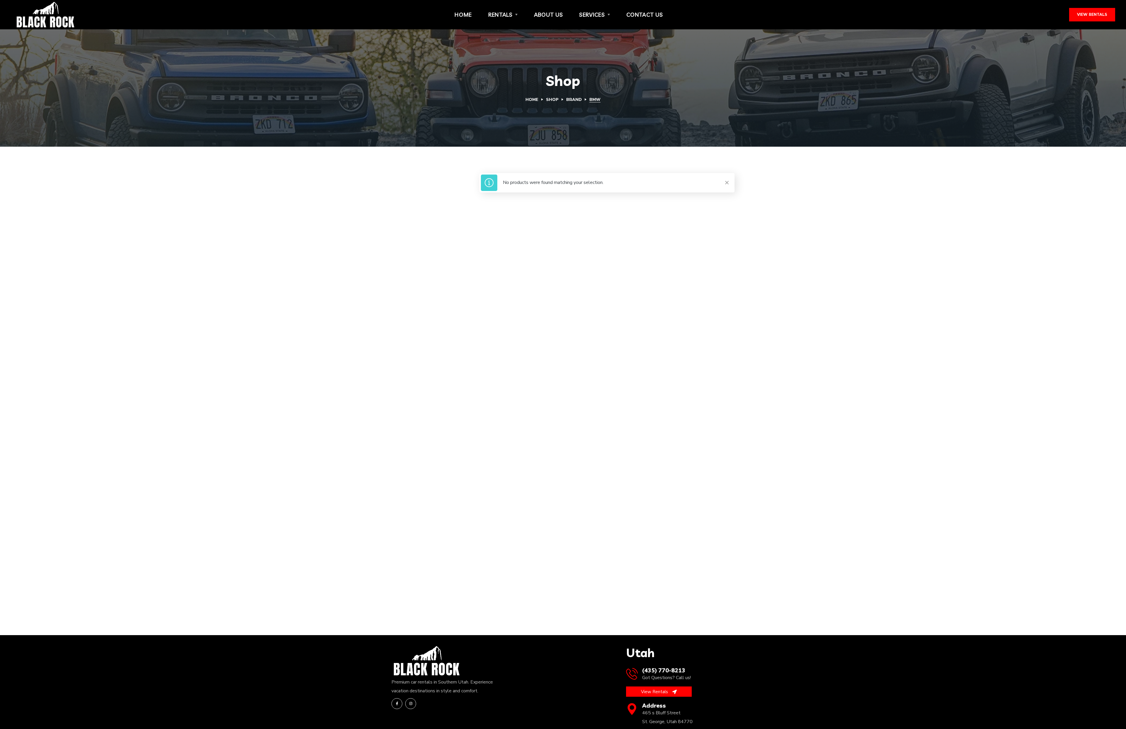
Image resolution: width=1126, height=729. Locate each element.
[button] (1092, 14)
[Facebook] (396, 703)
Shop (552, 99)
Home (531, 99)
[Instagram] (410, 703)
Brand (574, 99)
